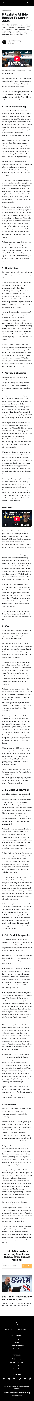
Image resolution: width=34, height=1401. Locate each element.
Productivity (17, 1368)
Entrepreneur (6, 11)
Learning (17, 1365)
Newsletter (17, 1349)
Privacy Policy (24, 1393)
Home (17, 1339)
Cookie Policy (17, 1395)
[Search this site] (27, 3)
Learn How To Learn (17, 1346)
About (17, 1342)
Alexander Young (14, 41)
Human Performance (17, 1362)
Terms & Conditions (11, 1393)
